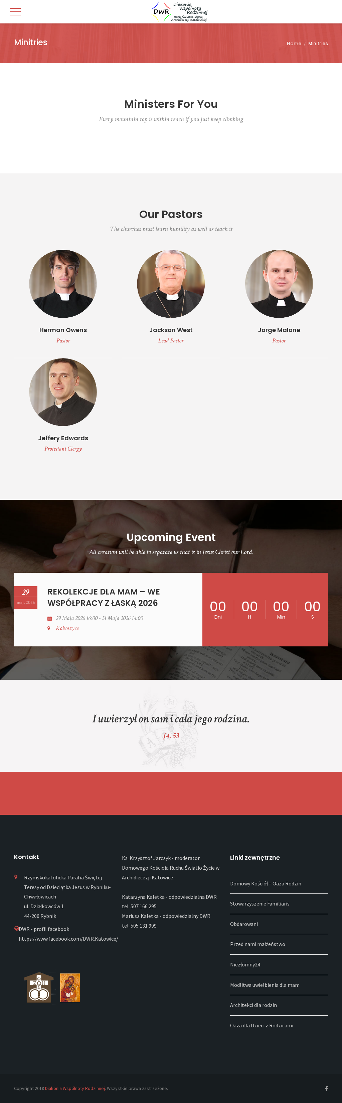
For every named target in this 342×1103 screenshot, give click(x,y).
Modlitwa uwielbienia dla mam (265, 984)
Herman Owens (63, 330)
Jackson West (171, 330)
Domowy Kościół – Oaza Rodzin (265, 883)
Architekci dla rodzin (253, 1005)
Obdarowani (244, 924)
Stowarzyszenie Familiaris (260, 903)
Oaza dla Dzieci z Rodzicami (261, 1025)
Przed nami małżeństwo (257, 944)
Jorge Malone (279, 330)
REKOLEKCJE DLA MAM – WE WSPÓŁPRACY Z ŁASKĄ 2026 (103, 597)
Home (294, 43)
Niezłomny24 (245, 964)
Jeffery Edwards (63, 438)
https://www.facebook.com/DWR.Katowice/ (68, 938)
